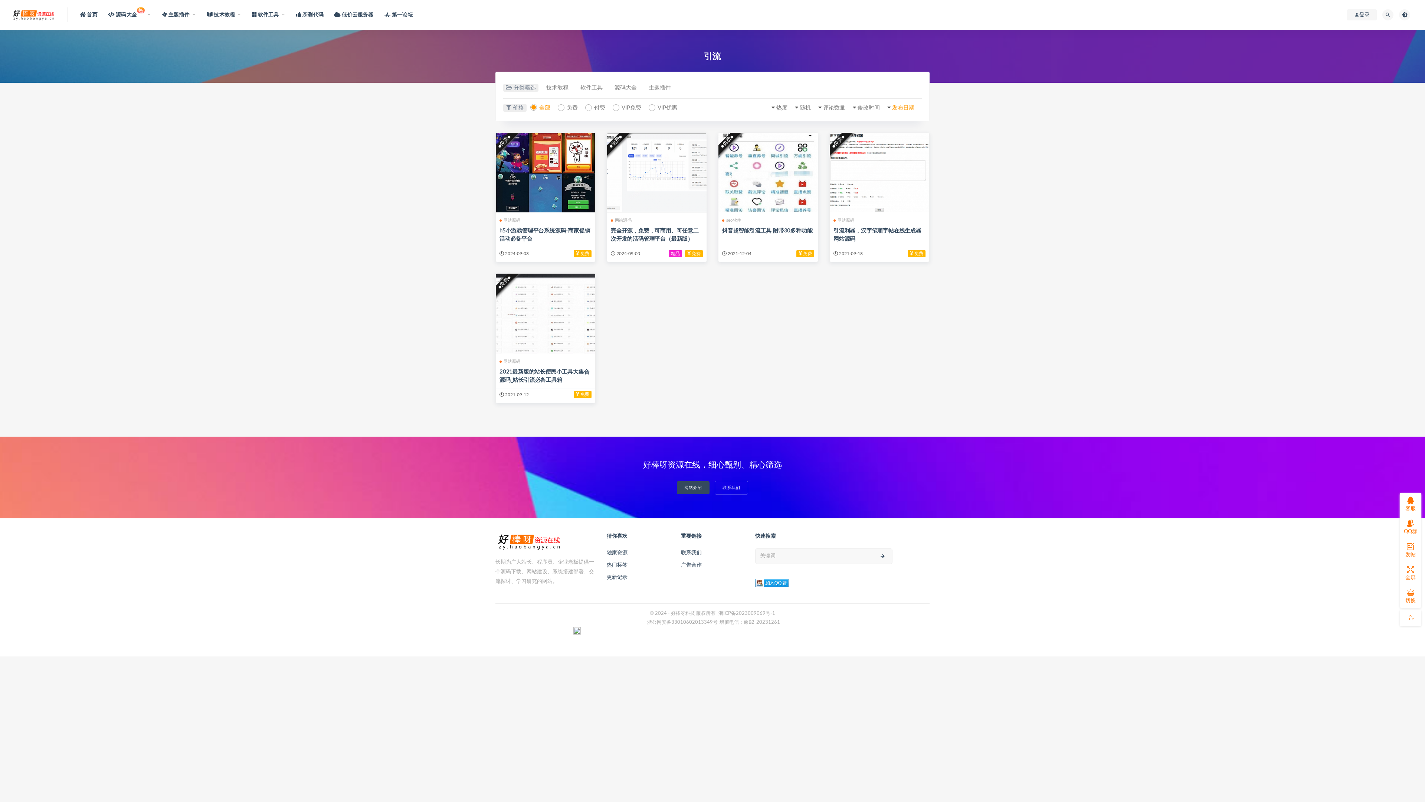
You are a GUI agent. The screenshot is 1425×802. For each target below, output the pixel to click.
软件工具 (591, 88)
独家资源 (617, 552)
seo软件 (733, 220)
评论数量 (834, 108)
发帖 (1410, 554)
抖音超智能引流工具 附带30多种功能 (767, 231)
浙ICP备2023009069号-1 (746, 613)
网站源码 (512, 220)
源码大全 (626, 88)
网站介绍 (693, 488)
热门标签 (617, 565)
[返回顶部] (1410, 618)
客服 (1410, 508)
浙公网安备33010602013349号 (682, 622)
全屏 (1410, 577)
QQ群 (1410, 531)
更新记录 (617, 577)
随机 (805, 108)
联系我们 (731, 488)
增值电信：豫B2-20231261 (750, 622)
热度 (781, 108)
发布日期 (903, 108)
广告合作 (691, 565)
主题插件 (660, 88)
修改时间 (869, 108)
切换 (1410, 600)
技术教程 (557, 88)
